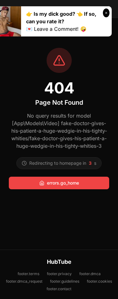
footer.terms (28, 273)
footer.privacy (59, 273)
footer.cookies (99, 281)
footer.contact (59, 288)
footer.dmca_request (24, 281)
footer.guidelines (64, 281)
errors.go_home (63, 182)
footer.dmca (90, 273)
